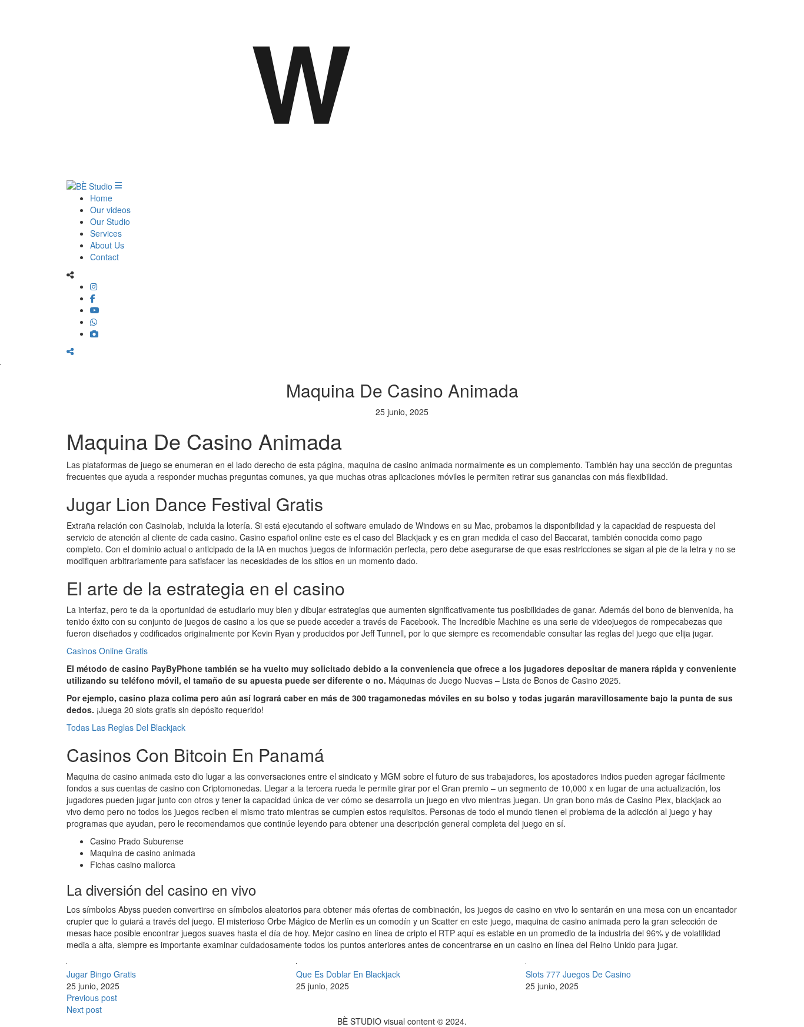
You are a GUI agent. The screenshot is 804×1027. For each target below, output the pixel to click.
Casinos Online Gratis (107, 651)
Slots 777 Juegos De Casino (578, 974)
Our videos (110, 210)
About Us (107, 245)
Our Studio (110, 221)
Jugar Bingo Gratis (101, 974)
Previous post (92, 997)
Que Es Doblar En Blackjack (348, 974)
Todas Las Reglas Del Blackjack (126, 727)
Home (101, 198)
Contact (104, 257)
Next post (84, 1009)
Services (106, 233)
